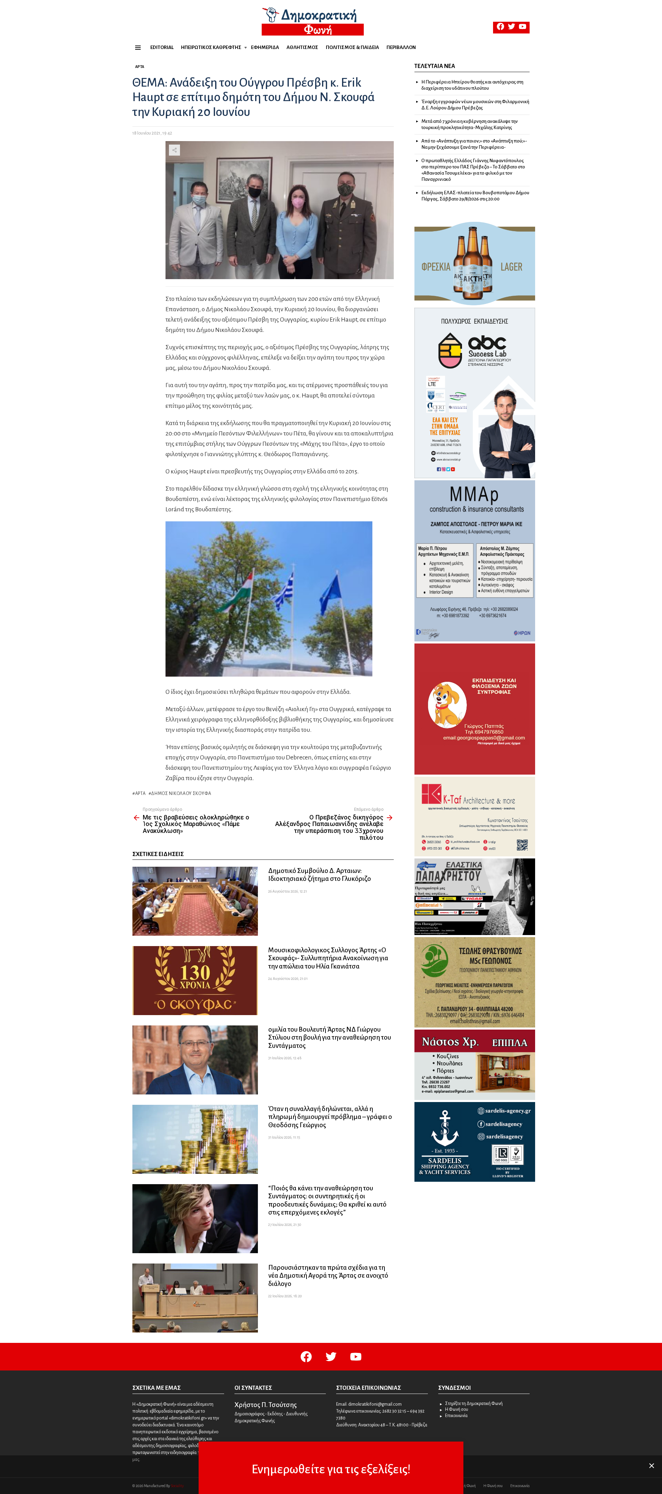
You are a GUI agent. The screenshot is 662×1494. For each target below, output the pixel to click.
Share (174, 150)
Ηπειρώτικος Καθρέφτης (211, 47)
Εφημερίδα (265, 47)
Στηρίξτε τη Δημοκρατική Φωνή (474, 1403)
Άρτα (140, 793)
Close (651, 1465)
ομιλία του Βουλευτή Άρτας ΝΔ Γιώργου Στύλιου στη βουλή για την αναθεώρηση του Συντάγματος (329, 1037)
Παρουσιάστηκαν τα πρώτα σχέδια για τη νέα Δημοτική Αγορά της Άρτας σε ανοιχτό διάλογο (328, 1275)
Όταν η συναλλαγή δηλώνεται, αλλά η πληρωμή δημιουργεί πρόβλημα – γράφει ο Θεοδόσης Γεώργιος (330, 1116)
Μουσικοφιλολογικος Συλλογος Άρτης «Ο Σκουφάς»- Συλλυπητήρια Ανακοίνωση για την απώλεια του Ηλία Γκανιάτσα (328, 958)
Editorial (161, 47)
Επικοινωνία (456, 1415)
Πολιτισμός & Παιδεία (352, 47)
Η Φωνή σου (456, 1409)
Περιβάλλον (401, 47)
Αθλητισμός (302, 47)
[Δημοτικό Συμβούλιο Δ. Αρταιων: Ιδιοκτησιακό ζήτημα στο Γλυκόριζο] (195, 901)
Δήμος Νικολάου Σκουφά (181, 793)
